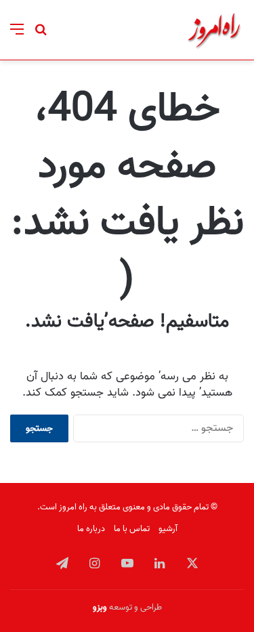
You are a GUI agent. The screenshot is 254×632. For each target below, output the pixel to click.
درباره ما (91, 529)
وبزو (100, 607)
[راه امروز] (214, 29)
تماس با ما (132, 529)
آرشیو (167, 529)
